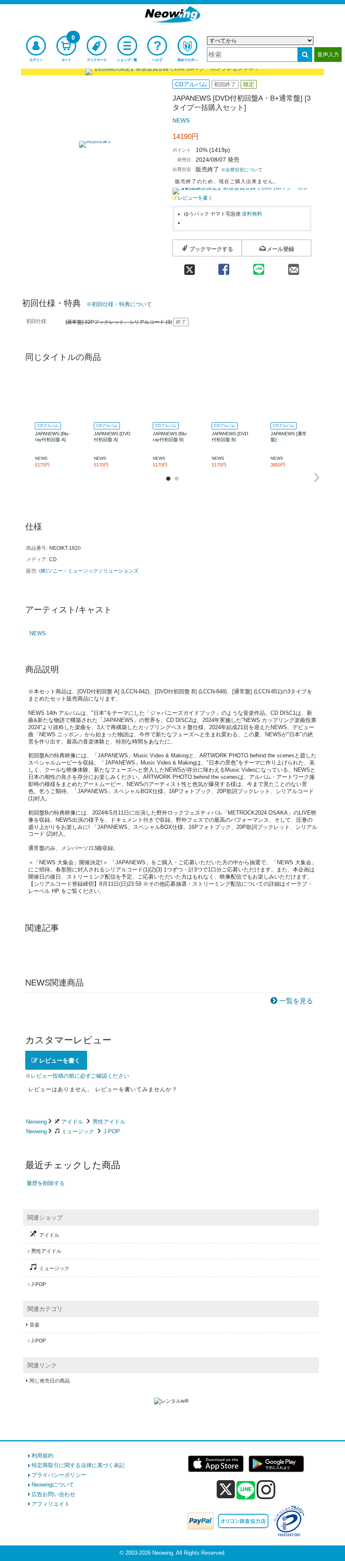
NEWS (181, 120)
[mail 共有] (293, 266)
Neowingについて (53, 1484)
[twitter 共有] (189, 266)
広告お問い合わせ (53, 1494)
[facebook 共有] (223, 266)
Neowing (36, 1122)
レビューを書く (195, 197)
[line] (245, 1490)
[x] (226, 1489)
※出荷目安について (242, 169)
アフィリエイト (51, 1504)
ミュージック (77, 1131)
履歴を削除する (46, 1183)
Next (317, 477)
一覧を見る (296, 1000)
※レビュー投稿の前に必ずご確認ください (77, 1076)
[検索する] (304, 54)
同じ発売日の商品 (49, 1381)
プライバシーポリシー (59, 1475)
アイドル (72, 1122)
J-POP (112, 1131)
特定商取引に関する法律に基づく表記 (78, 1465)
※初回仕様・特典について (119, 304)
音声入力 (328, 54)
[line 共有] (258, 266)
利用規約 (42, 1455)
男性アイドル (109, 1122)
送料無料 (252, 213)
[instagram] (266, 1489)
